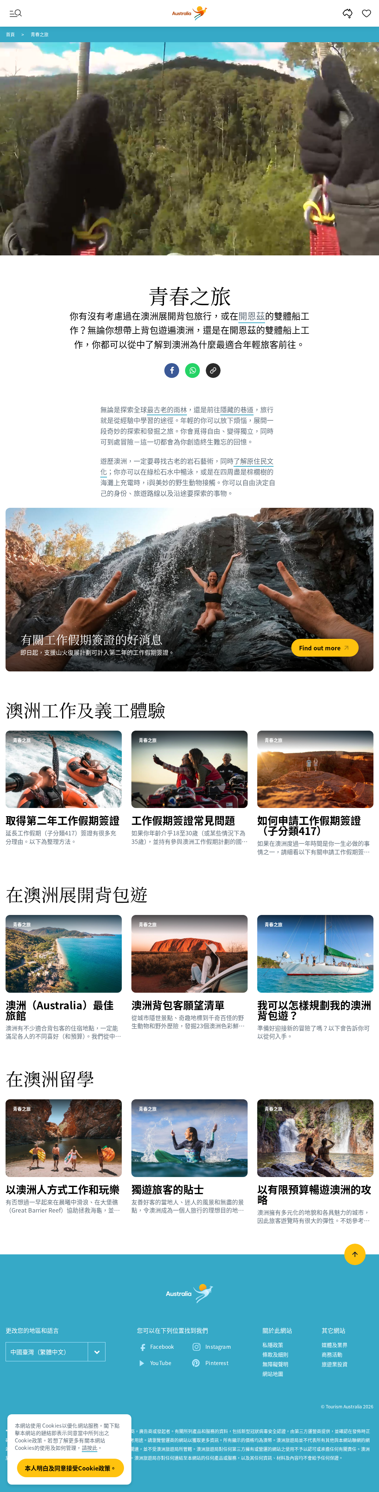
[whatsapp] (192, 370)
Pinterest (216, 1362)
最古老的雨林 (167, 410)
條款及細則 (275, 1354)
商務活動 (332, 1354)
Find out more (320, 647)
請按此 (89, 1447)
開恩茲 (251, 315)
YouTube (160, 1362)
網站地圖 (273, 1373)
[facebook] (171, 370)
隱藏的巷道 (237, 410)
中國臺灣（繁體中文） (40, 1351)
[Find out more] (189, 589)
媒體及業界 (335, 1344)
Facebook (162, 1346)
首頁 (10, 34)
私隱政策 (273, 1344)
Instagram (218, 1346)
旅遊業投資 (335, 1364)
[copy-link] (213, 370)
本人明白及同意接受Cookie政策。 (70, 1467)
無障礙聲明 (275, 1364)
